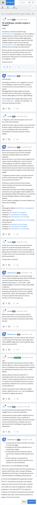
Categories (14, 8)
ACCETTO (31, 501)
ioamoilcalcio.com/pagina (23, 208)
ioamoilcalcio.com (8, 34)
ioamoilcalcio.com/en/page (20, 217)
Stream (2, 8)
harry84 (9, 19)
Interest (8, 8)
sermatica (10, 357)
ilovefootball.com (7, 45)
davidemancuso (12, 76)
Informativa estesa (13, 497)
